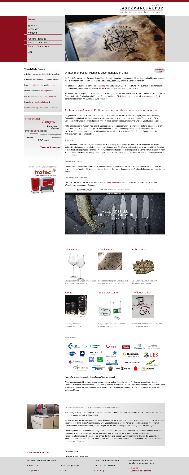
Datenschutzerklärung (141, 471)
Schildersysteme (108, 292)
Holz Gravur (139, 249)
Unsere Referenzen (36, 46)
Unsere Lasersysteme (37, 42)
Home (29, 19)
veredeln (31, 32)
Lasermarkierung (31, 108)
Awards (69, 292)
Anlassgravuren (47, 91)
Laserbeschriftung (41, 102)
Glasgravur (104, 86)
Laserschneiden (34, 85)
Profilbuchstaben (141, 292)
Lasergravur (36, 74)
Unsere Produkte (35, 39)
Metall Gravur (106, 249)
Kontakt (134, 468)
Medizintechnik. (50, 97)
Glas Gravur (72, 249)
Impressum (34, 470)
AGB (28, 52)
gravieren (31, 25)
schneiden (31, 29)
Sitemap (100, 470)
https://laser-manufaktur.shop (114, 182)
